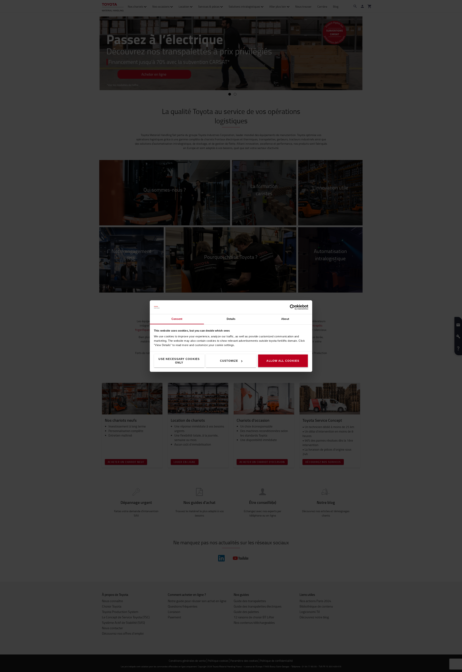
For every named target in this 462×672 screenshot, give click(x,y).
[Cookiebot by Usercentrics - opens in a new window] (292, 307)
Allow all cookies (282, 360)
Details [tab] (231, 318)
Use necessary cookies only (179, 360)
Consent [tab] (176, 318)
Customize (229, 360)
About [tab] (285, 318)
